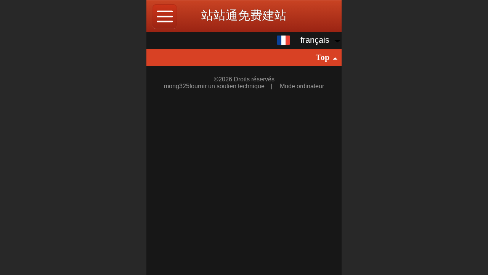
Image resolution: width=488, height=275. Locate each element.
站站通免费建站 (244, 15)
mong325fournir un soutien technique (215, 86)
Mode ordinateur (302, 86)
